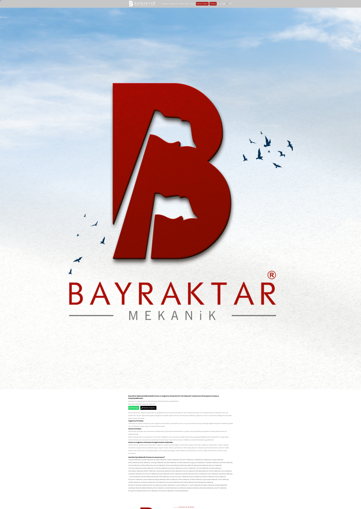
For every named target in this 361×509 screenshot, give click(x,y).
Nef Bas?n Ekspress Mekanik (138, 485)
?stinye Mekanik (135, 477)
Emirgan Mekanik (160, 460)
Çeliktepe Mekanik (134, 488)
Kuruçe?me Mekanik (135, 491)
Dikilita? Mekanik (149, 471)
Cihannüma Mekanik (165, 491)
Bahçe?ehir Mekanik (201, 465)
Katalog (213, 4)
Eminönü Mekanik (188, 471)
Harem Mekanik (175, 474)
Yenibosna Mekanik (148, 482)
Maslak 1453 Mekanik (161, 477)
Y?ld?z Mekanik (223, 479)
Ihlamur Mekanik (200, 474)
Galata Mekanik (214, 471)
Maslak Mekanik (147, 477)
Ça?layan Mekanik (175, 468)
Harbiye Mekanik (188, 474)
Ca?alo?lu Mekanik (160, 468)
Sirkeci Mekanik (183, 479)
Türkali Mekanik (170, 488)
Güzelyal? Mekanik (135, 474)
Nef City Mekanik (155, 485)
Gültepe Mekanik (221, 485)
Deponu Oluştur (202, 4)
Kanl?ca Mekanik (195, 477)
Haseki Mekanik (163, 474)
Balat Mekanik (145, 463)
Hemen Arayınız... (149, 408)
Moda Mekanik (133, 463)
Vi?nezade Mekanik (181, 491)
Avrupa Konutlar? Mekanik (178, 477)
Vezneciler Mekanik (172, 482)
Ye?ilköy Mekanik (196, 479)
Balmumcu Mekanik (150, 491)
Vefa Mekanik (160, 482)
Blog (187, 4)
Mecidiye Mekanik (206, 488)
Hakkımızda (174, 4)
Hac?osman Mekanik (150, 474)
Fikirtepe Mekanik (201, 471)
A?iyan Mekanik (134, 465)
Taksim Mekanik (173, 460)
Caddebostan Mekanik (201, 460)
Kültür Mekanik (158, 488)
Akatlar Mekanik (168, 485)
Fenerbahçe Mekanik (163, 471)
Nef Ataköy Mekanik (187, 482)
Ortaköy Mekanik (183, 463)
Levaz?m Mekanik (219, 488)
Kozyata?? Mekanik (135, 479)
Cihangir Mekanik (156, 463)
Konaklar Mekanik (207, 485)
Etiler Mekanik (176, 471)
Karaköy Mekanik (170, 463)
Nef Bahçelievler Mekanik (204, 482)
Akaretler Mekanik (225, 463)
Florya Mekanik (226, 471)
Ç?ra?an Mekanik (202, 468)
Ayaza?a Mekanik (158, 465)
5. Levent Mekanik (180, 485)
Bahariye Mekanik (186, 465)
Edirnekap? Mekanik (135, 471)
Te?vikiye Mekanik (134, 468)
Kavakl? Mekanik (147, 460)
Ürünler (181, 4)
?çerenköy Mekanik (225, 474)
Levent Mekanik (148, 479)
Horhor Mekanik (212, 474)
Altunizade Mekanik (173, 465)
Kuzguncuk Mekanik (197, 463)
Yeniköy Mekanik (134, 482)
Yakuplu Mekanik (134, 460)
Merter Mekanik (171, 479)
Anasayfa (165, 4)
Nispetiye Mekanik (192, 488)
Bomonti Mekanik (215, 465)
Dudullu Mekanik (215, 468)
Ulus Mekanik (181, 488)
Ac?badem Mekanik (212, 463)
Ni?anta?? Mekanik (186, 460)
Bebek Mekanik (147, 488)
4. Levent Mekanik (194, 485)
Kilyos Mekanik (220, 477)
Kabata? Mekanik (208, 477)
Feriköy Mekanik (147, 468)
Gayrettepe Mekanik (209, 479)
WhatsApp (134, 408)
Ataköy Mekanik (146, 465)
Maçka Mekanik (160, 479)
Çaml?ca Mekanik (188, 468)
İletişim (192, 4)
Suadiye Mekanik (217, 460)
